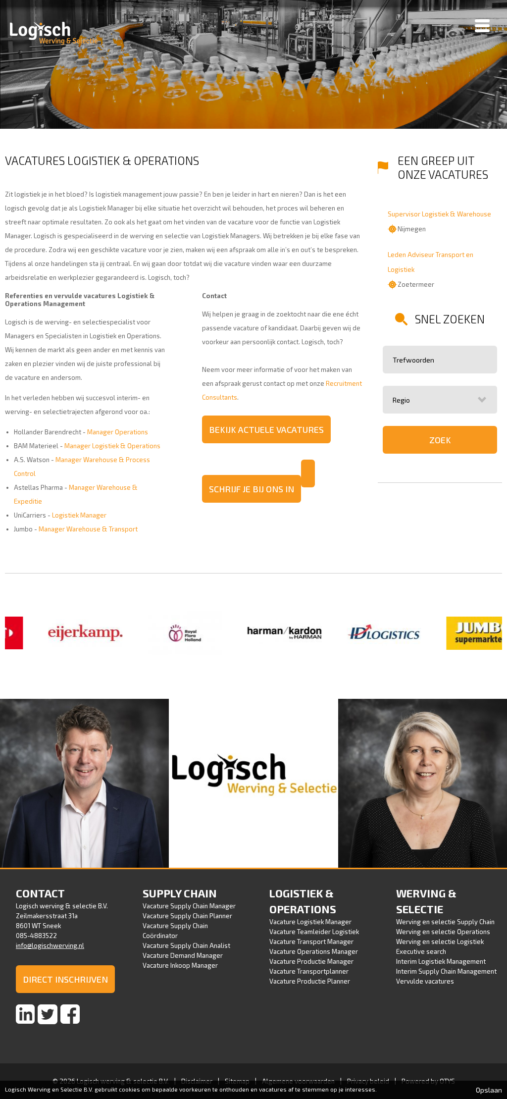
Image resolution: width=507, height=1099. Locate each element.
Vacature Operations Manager (313, 951)
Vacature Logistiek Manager (310, 922)
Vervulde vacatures (425, 981)
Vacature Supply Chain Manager (189, 906)
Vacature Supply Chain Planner (187, 916)
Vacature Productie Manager (311, 961)
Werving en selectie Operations (443, 932)
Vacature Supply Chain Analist (186, 945)
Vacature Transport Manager (311, 941)
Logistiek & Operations (302, 901)
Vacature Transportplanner (309, 971)
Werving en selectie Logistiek (440, 941)
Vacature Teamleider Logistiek (314, 932)
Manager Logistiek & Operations (112, 446)
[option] (59, 634)
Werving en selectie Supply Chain (445, 922)
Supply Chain (180, 893)
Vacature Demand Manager (183, 955)
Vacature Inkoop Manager (180, 965)
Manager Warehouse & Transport (88, 529)
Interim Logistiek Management (441, 961)
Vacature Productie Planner (309, 981)
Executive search (421, 951)
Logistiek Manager (79, 515)
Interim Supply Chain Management (446, 971)
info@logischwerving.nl (50, 945)
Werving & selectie (426, 901)
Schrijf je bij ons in (251, 488)
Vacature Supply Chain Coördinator (175, 931)
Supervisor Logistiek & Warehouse (439, 214)
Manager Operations (117, 432)
